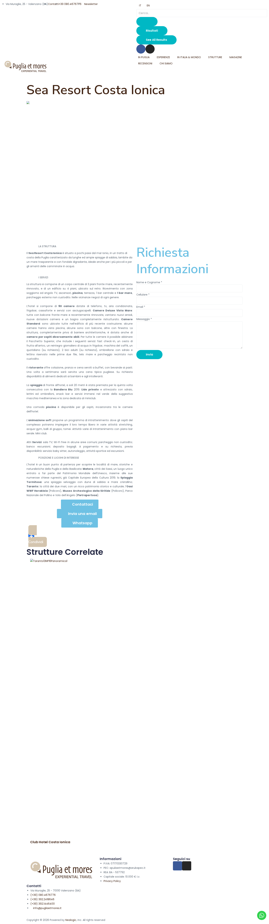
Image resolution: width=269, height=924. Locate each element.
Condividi (35, 541)
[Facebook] (140, 49)
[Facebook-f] (177, 865)
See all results (156, 40)
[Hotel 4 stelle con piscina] (134, 103)
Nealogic (70, 920)
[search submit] (147, 21)
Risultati (152, 31)
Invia (149, 354)
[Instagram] (150, 49)
